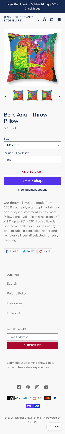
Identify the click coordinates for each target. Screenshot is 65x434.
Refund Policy (17, 293)
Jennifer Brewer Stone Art (18, 19)
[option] (18, 95)
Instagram (14, 303)
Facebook (14, 313)
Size (6, 138)
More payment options (32, 189)
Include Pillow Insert (16, 153)
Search (12, 283)
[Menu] (59, 19)
